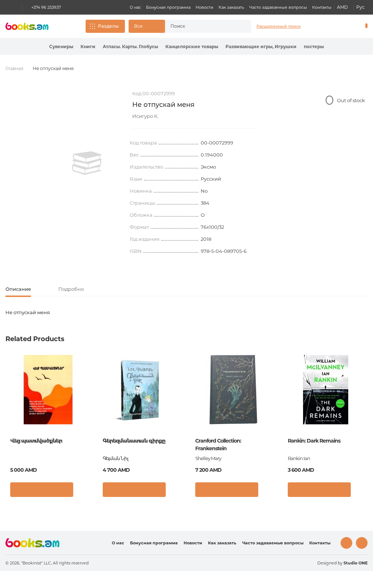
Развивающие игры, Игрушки (261, 46)
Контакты (321, 7)
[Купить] (41, 489)
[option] (87, 163)
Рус (360, 7)
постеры (314, 46)
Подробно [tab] (71, 289)
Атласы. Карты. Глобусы (130, 46)
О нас (135, 7)
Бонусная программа (168, 7)
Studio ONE (355, 563)
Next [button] (361, 411)
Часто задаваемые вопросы (278, 7)
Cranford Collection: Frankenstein (218, 444)
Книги (88, 46)
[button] (147, 26)
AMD (342, 7)
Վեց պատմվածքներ (36, 440)
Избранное (347, 26)
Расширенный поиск (278, 26)
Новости (204, 7)
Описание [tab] (18, 289)
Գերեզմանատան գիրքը (134, 440)
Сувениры (61, 46)
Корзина (365, 26)
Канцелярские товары (191, 46)
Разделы (108, 26)
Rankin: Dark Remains (314, 440)
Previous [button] (11, 411)
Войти (335, 26)
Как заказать (231, 7)
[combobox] (201, 26)
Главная (14, 68)
